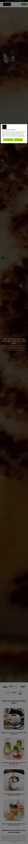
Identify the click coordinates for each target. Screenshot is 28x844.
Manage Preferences (8, 139)
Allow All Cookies (18, 139)
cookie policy (21, 136)
